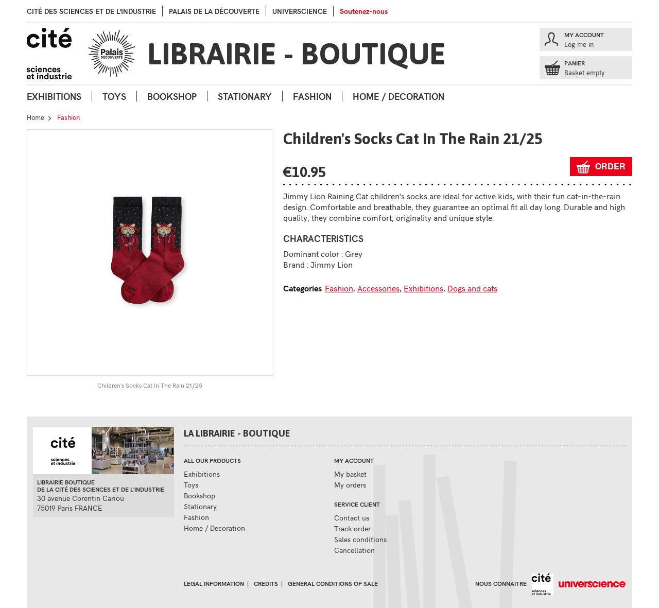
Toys (114, 96)
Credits (266, 583)
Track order (352, 528)
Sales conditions (360, 539)
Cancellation (354, 550)
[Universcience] (589, 583)
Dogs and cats (472, 287)
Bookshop (172, 96)
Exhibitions (54, 96)
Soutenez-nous (364, 11)
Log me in (579, 44)
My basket (350, 474)
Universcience (299, 11)
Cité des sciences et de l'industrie (91, 11)
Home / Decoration (398, 96)
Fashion (312, 96)
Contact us (351, 518)
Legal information (214, 583)
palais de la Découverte (214, 11)
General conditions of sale (333, 583)
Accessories (378, 287)
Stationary (245, 96)
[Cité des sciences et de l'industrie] (540, 583)
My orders (350, 485)
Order (610, 166)
